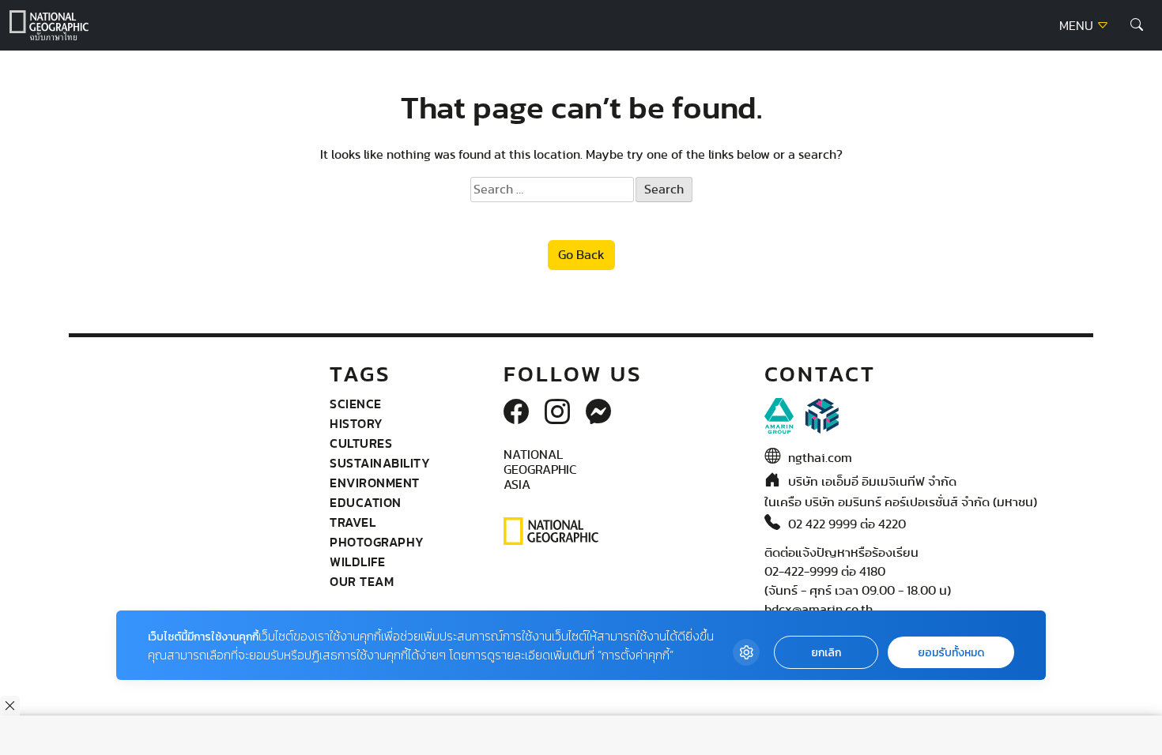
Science (356, 403)
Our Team (362, 581)
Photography (377, 541)
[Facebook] (516, 413)
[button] (1137, 25)
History (356, 423)
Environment (375, 482)
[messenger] (598, 413)
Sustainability (380, 462)
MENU (1077, 26)
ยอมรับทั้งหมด (951, 652)
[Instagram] (557, 413)
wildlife (357, 561)
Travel (352, 522)
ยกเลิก (826, 652)
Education (366, 502)
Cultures (361, 443)
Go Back (581, 255)
